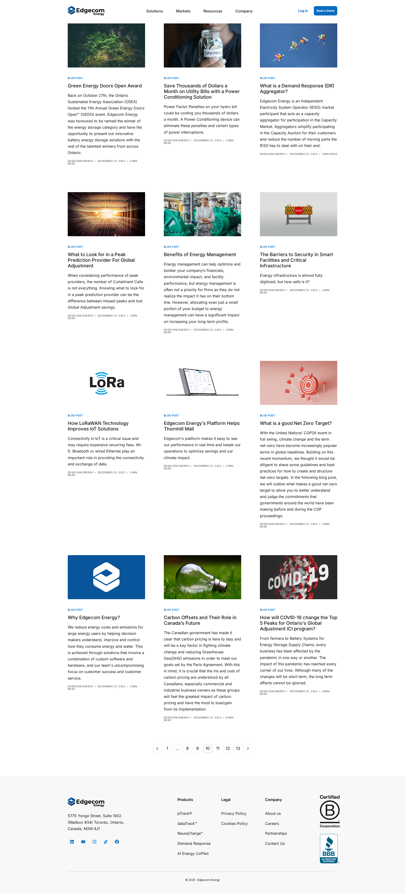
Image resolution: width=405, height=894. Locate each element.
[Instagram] (94, 842)
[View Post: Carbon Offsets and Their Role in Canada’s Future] (202, 577)
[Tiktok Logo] (105, 842)
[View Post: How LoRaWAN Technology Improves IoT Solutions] (106, 383)
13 (238, 748)
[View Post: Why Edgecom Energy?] (106, 577)
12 (228, 748)
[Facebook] (117, 842)
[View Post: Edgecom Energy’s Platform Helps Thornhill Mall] (202, 383)
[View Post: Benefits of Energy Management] (202, 214)
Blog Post (75, 78)
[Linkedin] (72, 842)
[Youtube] (83, 842)
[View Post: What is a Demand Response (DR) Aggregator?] (298, 45)
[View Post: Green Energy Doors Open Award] (106, 45)
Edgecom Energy (81, 161)
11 (217, 748)
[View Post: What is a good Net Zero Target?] (298, 383)
